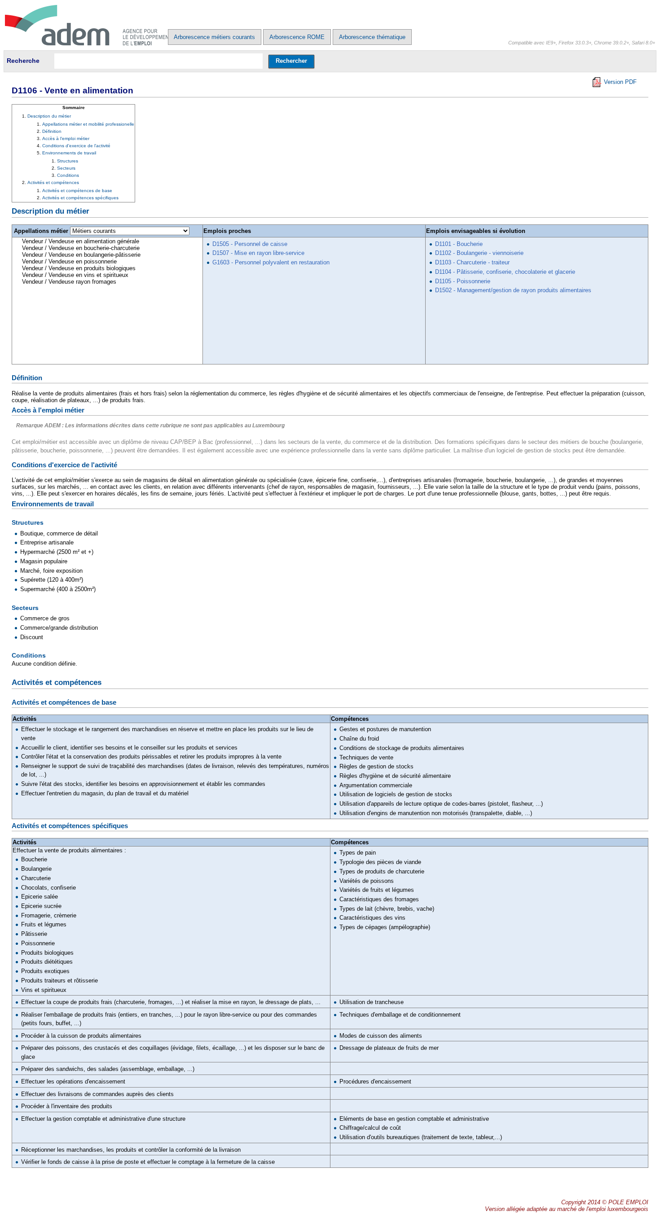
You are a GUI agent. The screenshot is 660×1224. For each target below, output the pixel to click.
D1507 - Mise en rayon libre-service (258, 253)
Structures (67, 160)
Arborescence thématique (372, 37)
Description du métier (49, 116)
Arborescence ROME (297, 37)
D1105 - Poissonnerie (462, 281)
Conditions (68, 175)
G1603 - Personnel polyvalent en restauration (271, 262)
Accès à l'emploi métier (65, 138)
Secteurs (66, 168)
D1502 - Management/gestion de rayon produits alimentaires (513, 290)
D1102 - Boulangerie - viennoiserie (479, 253)
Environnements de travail (69, 152)
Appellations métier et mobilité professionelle (88, 124)
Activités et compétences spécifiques (80, 197)
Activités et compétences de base (77, 190)
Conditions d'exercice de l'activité (76, 145)
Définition (52, 131)
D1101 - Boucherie (459, 244)
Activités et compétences (53, 182)
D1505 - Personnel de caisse (249, 244)
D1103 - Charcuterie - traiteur (472, 262)
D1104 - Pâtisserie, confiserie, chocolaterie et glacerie (505, 271)
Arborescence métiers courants (214, 37)
